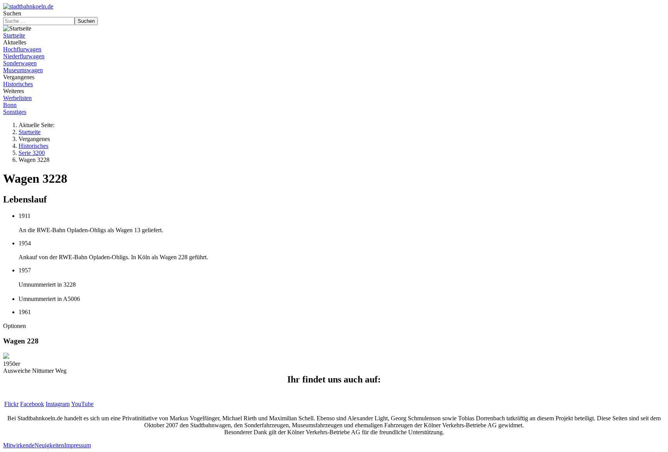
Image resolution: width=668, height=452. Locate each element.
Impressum (77, 445)
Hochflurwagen (22, 49)
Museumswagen (23, 70)
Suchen (12, 13)
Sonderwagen (20, 63)
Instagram (58, 404)
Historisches (18, 84)
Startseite (14, 35)
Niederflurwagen (23, 56)
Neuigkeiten (49, 445)
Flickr (11, 404)
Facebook (32, 404)
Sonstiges (14, 112)
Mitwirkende (18, 445)
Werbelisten (17, 98)
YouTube (82, 404)
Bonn (10, 105)
